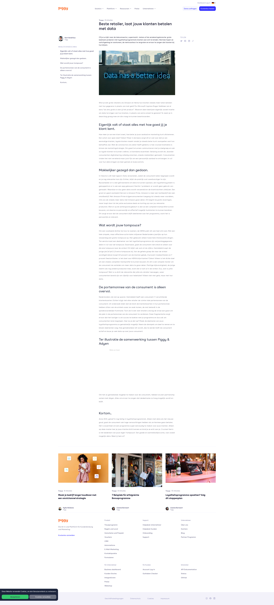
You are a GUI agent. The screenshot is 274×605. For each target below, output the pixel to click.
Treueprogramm (111, 525)
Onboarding (147, 533)
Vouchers (108, 537)
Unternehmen (148, 8)
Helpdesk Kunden (150, 529)
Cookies (150, 598)
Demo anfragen (190, 8)
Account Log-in (149, 569)
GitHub (184, 577)
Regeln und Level (111, 529)
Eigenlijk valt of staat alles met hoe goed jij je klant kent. (77, 52)
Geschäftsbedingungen (114, 598)
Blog (183, 533)
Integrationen (109, 577)
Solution (98, 8)
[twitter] (181, 41)
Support (146, 537)
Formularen (109, 557)
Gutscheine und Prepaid (114, 533)
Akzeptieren (15, 597)
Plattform (111, 8)
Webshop (108, 586)
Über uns (184, 525)
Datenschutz (135, 598)
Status (183, 573)
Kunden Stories (110, 573)
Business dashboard (112, 569)
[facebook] (185, 41)
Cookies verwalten (43, 597)
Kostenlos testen (207, 8)
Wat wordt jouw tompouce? (71, 63)
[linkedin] (189, 41)
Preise (137, 8)
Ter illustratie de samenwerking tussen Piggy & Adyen (75, 76)
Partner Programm (188, 537)
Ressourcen (124, 8)
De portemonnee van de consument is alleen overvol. (75, 69)
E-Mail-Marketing (111, 549)
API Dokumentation (189, 569)
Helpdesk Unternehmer (152, 525)
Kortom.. (63, 82)
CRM (106, 541)
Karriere (184, 529)
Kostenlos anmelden (66, 535)
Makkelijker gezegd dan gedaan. (73, 58)
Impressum (165, 598)
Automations (109, 545)
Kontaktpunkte (110, 553)
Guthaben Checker (150, 573)
